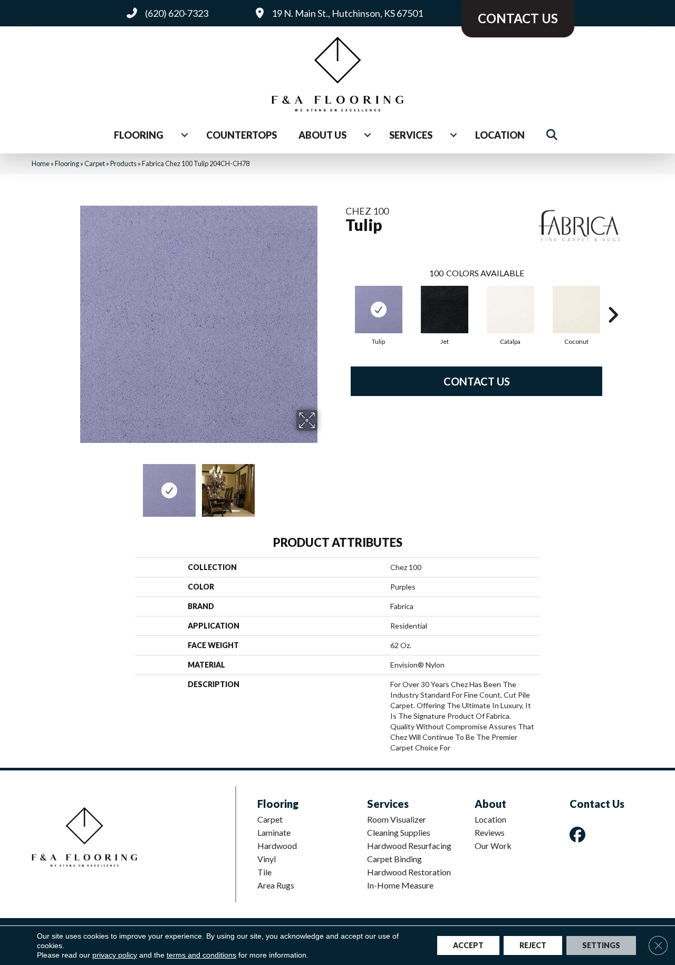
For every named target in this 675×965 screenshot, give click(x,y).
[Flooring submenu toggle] (184, 135)
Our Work (493, 846)
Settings (601, 945)
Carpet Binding (394, 859)
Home (41, 163)
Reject (532, 945)
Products (123, 163)
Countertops (241, 135)
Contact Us (476, 381)
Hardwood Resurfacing (409, 846)
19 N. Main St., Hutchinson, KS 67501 (347, 13)
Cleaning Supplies (398, 832)
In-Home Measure (400, 885)
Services (410, 135)
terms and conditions (201, 955)
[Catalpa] (510, 309)
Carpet (94, 163)
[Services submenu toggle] (453, 135)
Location (500, 135)
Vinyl (266, 859)
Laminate (274, 832)
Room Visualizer (396, 819)
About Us (322, 135)
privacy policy (114, 955)
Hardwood (277, 846)
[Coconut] (576, 309)
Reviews (490, 832)
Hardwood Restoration (409, 872)
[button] (554, 135)
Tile (264, 872)
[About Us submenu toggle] (367, 135)
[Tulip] (378, 309)
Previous (73, 485)
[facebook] (580, 834)
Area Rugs (275, 885)
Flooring (138, 135)
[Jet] (444, 309)
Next (324, 485)
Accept (468, 945)
